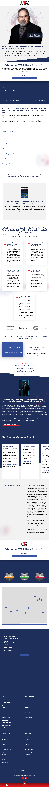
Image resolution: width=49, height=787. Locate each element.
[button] (6, 607)
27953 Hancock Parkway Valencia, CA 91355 (24, 775)
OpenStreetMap (30, 623)
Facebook (23, 778)
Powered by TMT (21, 772)
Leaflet (23, 623)
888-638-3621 (24, 75)
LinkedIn (26, 778)
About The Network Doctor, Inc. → (11, 424)
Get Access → (24, 215)
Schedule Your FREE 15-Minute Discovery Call (24, 78)
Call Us (7, 785)
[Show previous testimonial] (41, 437)
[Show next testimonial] (45, 437)
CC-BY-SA (39, 623)
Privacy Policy (28, 772)
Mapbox (45, 623)
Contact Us (24, 655)
